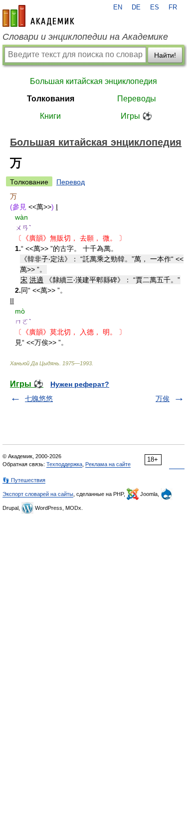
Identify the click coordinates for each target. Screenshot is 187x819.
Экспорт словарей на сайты (37, 494)
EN (117, 7)
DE (136, 7)
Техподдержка (64, 464)
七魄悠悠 (39, 399)
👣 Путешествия (23, 480)
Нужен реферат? (79, 384)
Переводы (136, 98)
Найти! (165, 55)
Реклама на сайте (108, 464)
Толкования (50, 98)
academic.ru (38, 16)
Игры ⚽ (136, 116)
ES (154, 7)
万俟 (163, 399)
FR (173, 7)
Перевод (70, 182)
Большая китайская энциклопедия (93, 81)
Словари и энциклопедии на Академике (85, 37)
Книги (50, 116)
